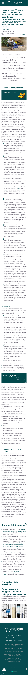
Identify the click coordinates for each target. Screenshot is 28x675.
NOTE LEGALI (7, 659)
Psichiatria (8, 640)
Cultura (14, 640)
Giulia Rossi (6, 29)
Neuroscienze (18, 637)
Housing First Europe (12, 553)
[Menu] (2, 3)
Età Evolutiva (10, 635)
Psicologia (18, 635)
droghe (5, 190)
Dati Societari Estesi (12, 661)
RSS (19, 661)
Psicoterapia (9, 637)
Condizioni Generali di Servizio (17, 659)
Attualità (20, 640)
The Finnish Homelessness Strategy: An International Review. (13, 573)
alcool (19, 188)
